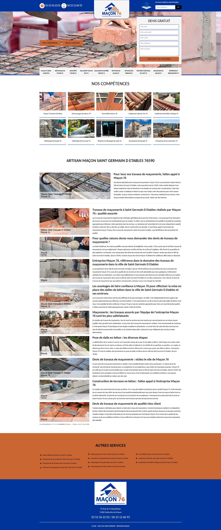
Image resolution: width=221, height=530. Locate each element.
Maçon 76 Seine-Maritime (46, 72)
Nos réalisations (50, 43)
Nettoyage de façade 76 (116, 72)
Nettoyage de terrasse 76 (129, 72)
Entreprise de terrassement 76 (173, 72)
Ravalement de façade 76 (158, 72)
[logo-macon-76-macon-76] (110, 493)
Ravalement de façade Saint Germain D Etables (60, 463)
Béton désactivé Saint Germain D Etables (57, 455)
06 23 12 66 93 (74, 5)
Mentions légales (123, 526)
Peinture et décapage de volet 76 (143, 72)
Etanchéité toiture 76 (73, 72)
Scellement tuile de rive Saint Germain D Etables (156, 458)
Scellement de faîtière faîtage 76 (101, 72)
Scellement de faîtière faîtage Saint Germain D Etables (158, 462)
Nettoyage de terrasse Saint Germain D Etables (107, 454)
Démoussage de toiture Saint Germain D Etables (108, 467)
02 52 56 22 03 (52, 5)
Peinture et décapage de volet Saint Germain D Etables (62, 467)
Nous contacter (72, 43)
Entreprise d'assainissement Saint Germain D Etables (109, 458)
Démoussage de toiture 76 (60, 72)
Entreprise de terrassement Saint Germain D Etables (61, 459)
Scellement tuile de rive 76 (86, 72)
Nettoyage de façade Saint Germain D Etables (107, 462)
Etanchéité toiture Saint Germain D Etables (154, 454)
